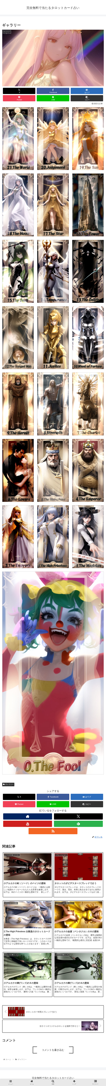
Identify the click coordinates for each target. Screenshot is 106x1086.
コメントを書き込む (53, 1050)
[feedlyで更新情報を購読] (78, 824)
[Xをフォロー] (78, 816)
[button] (87, 98)
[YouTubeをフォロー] (27, 824)
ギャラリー (9, 784)
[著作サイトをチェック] (27, 816)
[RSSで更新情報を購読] (53, 831)
